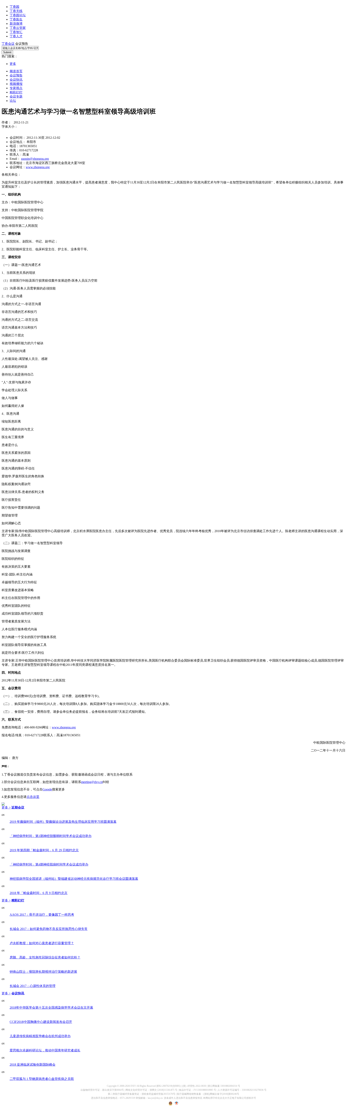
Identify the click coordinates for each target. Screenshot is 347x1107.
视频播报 (16, 84)
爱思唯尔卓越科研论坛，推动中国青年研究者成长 (45, 1050)
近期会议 (17, 807)
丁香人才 (16, 36)
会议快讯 (16, 79)
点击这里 (33, 796)
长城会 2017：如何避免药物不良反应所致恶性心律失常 (49, 929)
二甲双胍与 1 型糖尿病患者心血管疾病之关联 (42, 1079)
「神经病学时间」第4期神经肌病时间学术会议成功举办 (49, 864)
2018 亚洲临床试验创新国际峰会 (32, 1064)
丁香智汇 (16, 32)
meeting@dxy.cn (92, 782)
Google (47, 789)
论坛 (13, 100)
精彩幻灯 (16, 92)
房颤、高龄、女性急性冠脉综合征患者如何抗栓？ (45, 957)
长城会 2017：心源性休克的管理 (32, 986)
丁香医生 (16, 19)
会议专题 (16, 96)
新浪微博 (16, 23)
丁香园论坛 (18, 15)
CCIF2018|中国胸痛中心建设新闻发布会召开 (41, 1021)
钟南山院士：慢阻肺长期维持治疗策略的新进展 (43, 971)
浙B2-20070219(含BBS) (168, 1086)
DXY (133, 1086)
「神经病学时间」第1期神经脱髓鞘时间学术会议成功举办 (51, 836)
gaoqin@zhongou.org (35, 158)
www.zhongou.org (38, 167)
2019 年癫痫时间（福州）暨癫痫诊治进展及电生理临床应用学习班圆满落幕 (63, 821)
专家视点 (16, 88)
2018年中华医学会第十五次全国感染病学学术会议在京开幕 (51, 1007)
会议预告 (16, 75)
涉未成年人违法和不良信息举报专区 (183, 1098)
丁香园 (14, 6)
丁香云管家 (18, 28)
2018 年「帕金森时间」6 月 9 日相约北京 (38, 893)
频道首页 (16, 71)
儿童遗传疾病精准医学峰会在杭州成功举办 (40, 1036)
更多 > (6, 807)
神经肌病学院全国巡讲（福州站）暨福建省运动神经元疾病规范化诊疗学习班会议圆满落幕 (74, 878)
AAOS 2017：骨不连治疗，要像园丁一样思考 (42, 914)
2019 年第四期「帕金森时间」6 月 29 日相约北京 (44, 850)
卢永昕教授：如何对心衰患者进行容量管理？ (42, 943)
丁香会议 (8, 43)
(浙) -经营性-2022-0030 (194, 1086)
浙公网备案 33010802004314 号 (224, 1086)
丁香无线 (16, 11)
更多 (13, 63)
